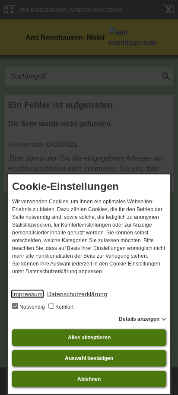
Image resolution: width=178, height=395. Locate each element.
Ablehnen (89, 379)
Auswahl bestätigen (89, 358)
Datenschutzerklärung (77, 294)
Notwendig (32, 307)
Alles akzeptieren (89, 338)
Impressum (27, 294)
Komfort (63, 307)
